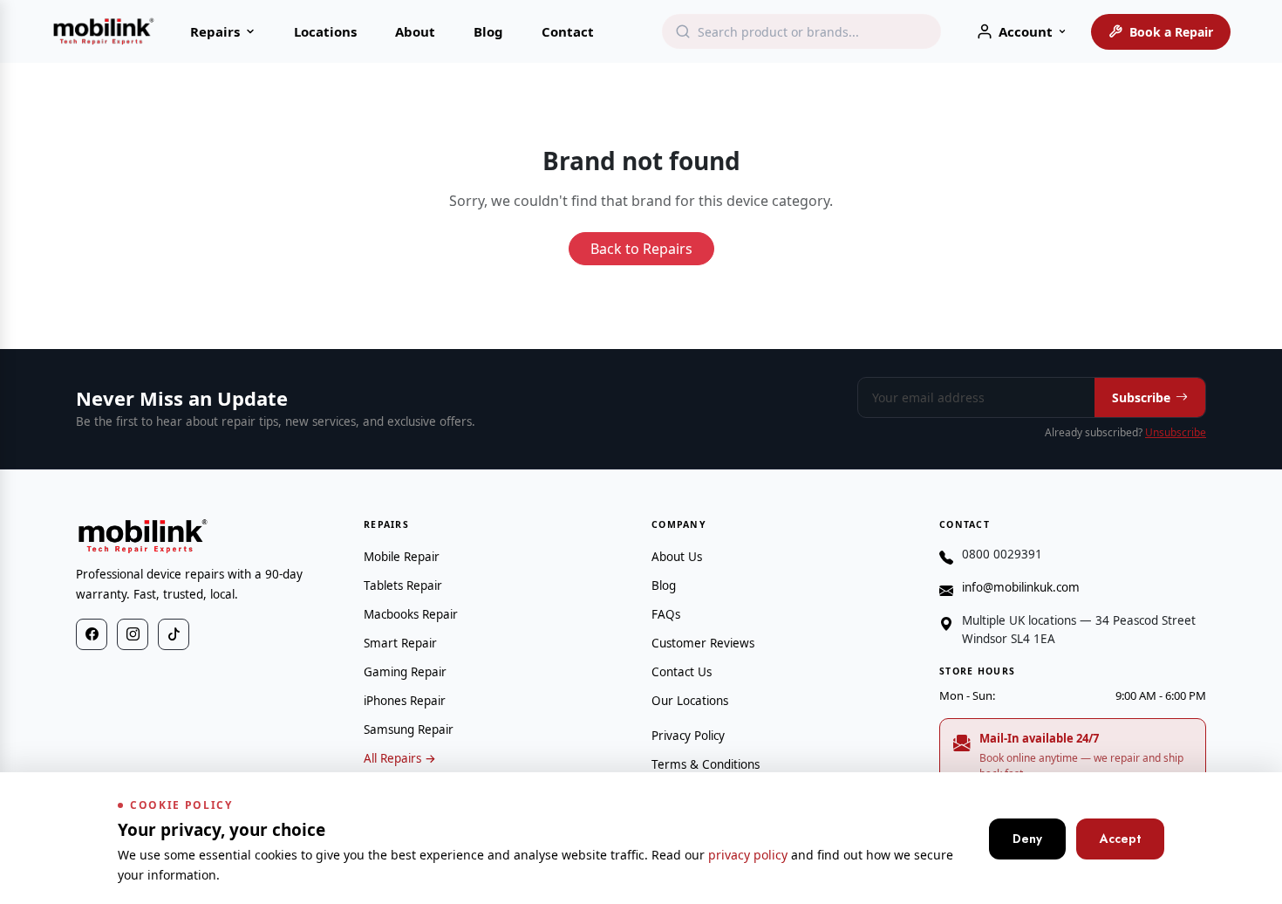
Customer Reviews (702, 643)
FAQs (665, 614)
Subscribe (1141, 397)
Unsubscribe (1175, 432)
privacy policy (748, 854)
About (415, 31)
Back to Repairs (641, 248)
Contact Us (681, 672)
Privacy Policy (688, 735)
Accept (1120, 838)
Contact (568, 31)
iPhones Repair (405, 701)
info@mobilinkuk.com (1021, 587)
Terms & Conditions (705, 764)
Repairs (215, 31)
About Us (676, 557)
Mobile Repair (402, 557)
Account (1026, 31)
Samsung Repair (408, 729)
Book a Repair (1171, 32)
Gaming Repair (405, 672)
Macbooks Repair (411, 614)
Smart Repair (400, 643)
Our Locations (689, 701)
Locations (325, 31)
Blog (488, 31)
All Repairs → (400, 758)
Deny (1027, 838)
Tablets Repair (403, 585)
